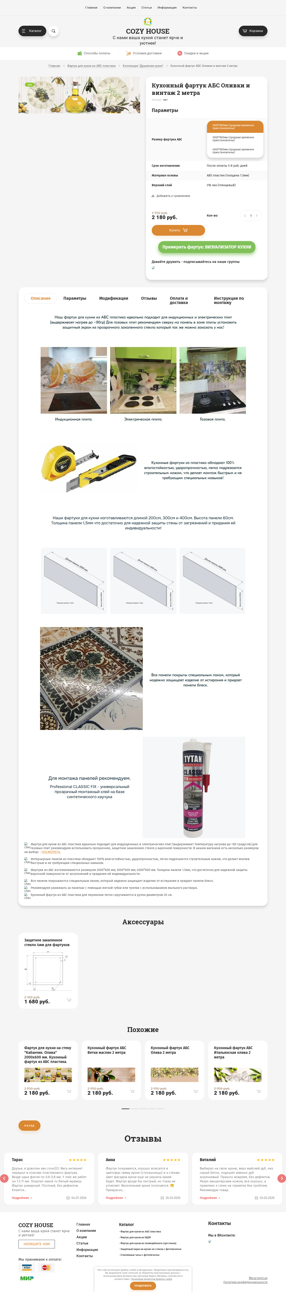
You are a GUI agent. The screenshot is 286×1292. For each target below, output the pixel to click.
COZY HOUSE (147, 31)
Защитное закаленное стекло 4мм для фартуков (47, 942)
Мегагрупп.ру (258, 1278)
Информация (167, 7)
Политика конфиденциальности (245, 1282)
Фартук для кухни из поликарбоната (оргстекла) (148, 1243)
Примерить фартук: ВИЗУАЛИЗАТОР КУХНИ (206, 247)
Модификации (113, 298)
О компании (112, 7)
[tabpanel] (48, 971)
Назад (29, 1125)
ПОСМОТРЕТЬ (51, 852)
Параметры (74, 298)
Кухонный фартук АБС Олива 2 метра (170, 1050)
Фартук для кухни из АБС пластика (140, 1231)
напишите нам (37, 1244)
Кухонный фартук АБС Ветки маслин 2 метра (107, 1050)
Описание (41, 298)
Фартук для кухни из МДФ (135, 1237)
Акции (131, 7)
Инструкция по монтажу (229, 300)
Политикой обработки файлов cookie (151, 1279)
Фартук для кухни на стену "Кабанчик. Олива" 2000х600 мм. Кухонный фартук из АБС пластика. (47, 1055)
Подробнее (20, 1197)
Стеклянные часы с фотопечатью (140, 1254)
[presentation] (4, 1178)
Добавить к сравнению (173, 196)
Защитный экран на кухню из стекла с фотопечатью (151, 1249)
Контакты (189, 7)
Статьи (146, 7)
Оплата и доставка (179, 300)
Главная (91, 7)
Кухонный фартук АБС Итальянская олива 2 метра (233, 1052)
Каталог (35, 31)
